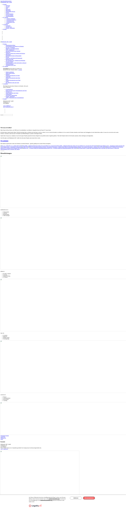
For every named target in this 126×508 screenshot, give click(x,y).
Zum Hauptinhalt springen (6, 1)
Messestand (8, 10)
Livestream (5, 24)
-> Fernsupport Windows (11, 19)
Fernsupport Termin (5, 435)
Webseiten (8, 5)
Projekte (5, 4)
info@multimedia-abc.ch (8, 106)
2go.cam (7, 6)
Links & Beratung (9, 13)
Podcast (7, 12)
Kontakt (4, 29)
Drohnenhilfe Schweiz (10, 11)
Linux (2, 439)
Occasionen (4, 141)
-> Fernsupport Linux (10, 22)
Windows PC (3, 438)
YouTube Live (9, 26)
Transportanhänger (10, 16)
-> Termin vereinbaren (10, 18)
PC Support (5, 17)
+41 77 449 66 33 (7, 105)
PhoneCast (8, 9)
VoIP (7, 8)
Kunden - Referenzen (10, 28)
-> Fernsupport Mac (10, 21)
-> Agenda (20, 69)
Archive (7, 23)
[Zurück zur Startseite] (6, 2)
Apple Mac (3, 436)
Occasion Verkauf (9, 15)
